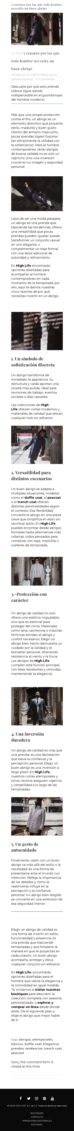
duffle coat (33, 1044)
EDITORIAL (37, 1124)
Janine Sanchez (22, 79)
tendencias (34, 1048)
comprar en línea (25, 1007)
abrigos (25, 1039)
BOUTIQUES (37, 1113)
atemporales (42, 1039)
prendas (17, 1048)
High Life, (43, 772)
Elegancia (51, 1044)
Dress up (46, 75)
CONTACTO (37, 1117)
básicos (17, 1044)
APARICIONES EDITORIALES (37, 1120)
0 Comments (45, 79)
